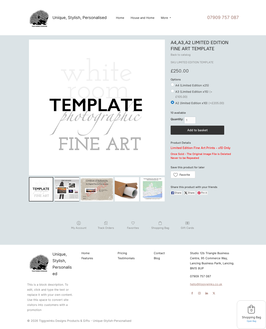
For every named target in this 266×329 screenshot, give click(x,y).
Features (87, 258)
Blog (157, 258)
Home (85, 253)
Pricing (122, 253)
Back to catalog (181, 54)
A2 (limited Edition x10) (199, 103)
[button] (183, 174)
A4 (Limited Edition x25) (192, 85)
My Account (78, 228)
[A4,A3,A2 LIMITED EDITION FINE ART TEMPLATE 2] (97, 189)
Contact (159, 253)
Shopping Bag (160, 228)
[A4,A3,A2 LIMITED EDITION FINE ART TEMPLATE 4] (152, 189)
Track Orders (106, 228)
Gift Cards (187, 228)
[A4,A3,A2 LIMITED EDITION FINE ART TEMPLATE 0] (41, 189)
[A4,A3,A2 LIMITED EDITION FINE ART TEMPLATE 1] (67, 189)
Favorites (133, 228)
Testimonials (126, 258)
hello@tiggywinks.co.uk (206, 284)
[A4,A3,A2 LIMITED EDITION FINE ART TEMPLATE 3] (127, 189)
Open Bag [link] (251, 321)
